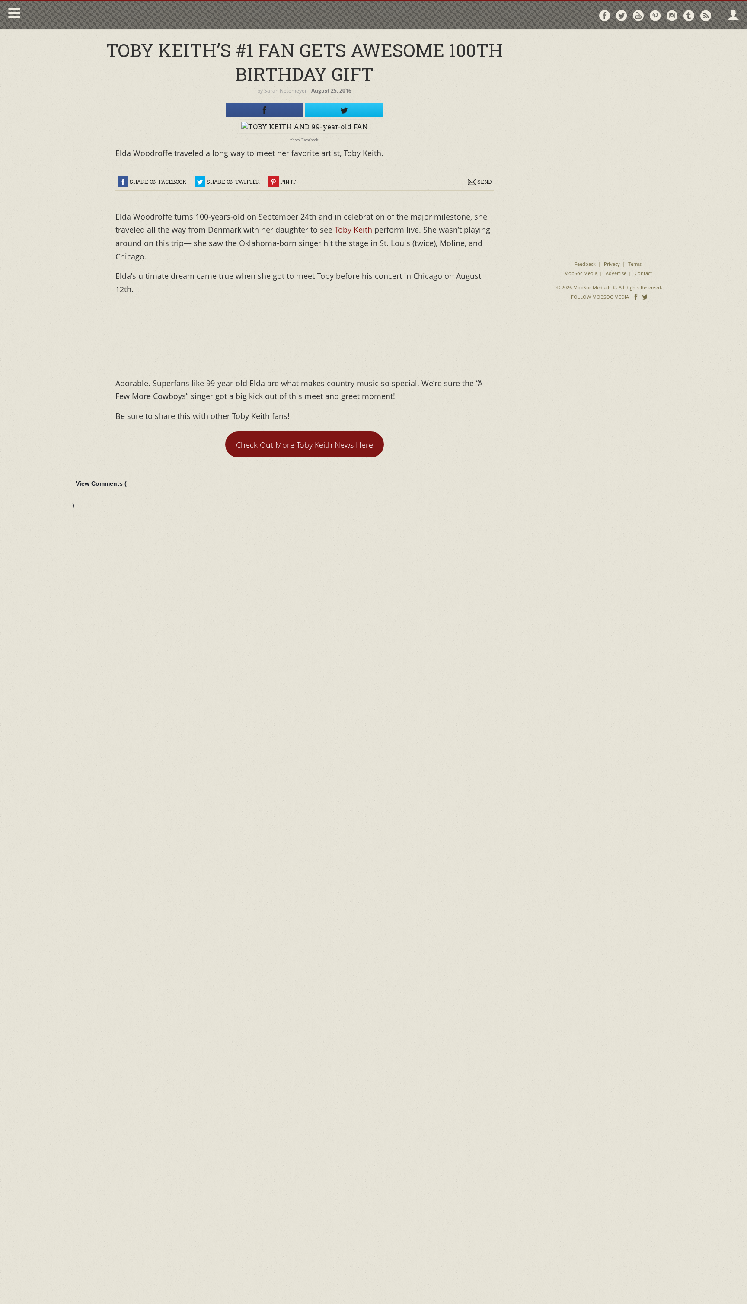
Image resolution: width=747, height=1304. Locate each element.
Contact (643, 273)
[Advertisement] (609, 91)
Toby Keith (353, 229)
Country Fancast (97, 15)
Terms (635, 264)
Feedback (585, 264)
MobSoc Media (580, 273)
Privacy (612, 264)
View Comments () (99, 494)
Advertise (616, 273)
